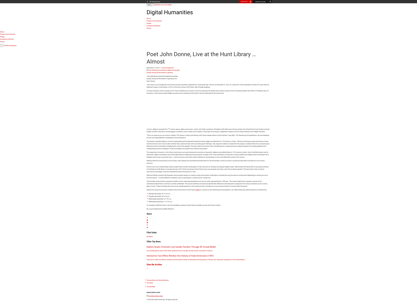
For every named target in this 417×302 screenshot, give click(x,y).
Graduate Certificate (153, 26)
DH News (150, 236)
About (149, 18)
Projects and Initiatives (154, 21)
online (198, 190)
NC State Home (155, 1)
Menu (150, 5)
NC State (150, 283)
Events (149, 28)
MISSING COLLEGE (163, 5)
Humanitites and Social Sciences (158, 280)
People (149, 23)
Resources (244, 1)
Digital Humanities (170, 12)
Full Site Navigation (10, 45)
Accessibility (151, 286)
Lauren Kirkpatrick (167, 68)
